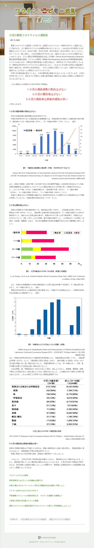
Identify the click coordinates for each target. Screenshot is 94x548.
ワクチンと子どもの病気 (18, 475)
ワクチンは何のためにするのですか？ (24, 491)
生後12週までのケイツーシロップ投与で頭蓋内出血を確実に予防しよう (37, 485)
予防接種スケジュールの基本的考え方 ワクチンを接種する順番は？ (35, 496)
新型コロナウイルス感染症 (59, 519)
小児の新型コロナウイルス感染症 (33, 519)
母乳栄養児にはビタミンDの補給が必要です (26, 480)
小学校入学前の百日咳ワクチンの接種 (23, 501)
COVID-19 (14, 519)
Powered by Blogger (48, 537)
